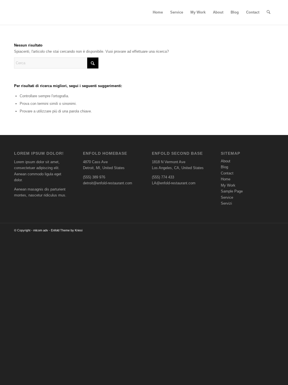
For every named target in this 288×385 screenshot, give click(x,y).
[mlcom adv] (26, 12)
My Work (228, 185)
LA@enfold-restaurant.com (173, 183)
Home (225, 179)
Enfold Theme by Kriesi (66, 230)
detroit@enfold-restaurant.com (107, 183)
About (225, 161)
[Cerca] (268, 12)
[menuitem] (157, 12)
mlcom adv (40, 230)
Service (227, 197)
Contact (227, 173)
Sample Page (232, 191)
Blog (224, 167)
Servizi (226, 203)
